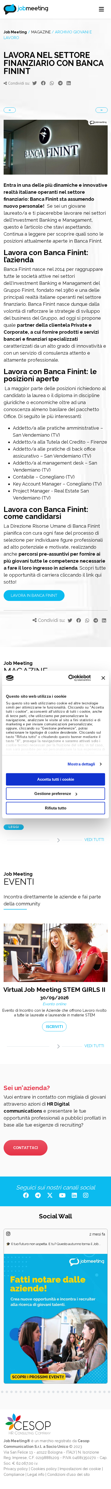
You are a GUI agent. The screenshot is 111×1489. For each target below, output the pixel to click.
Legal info (35, 1474)
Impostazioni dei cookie (80, 1468)
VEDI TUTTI (94, 839)
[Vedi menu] (102, 9)
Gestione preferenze (52, 793)
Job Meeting (15, 32)
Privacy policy (16, 1468)
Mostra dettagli (81, 764)
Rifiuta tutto (55, 808)
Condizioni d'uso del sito (68, 1474)
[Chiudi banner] (103, 678)
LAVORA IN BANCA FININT (34, 595)
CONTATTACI (25, 1147)
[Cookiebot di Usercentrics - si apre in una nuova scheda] (69, 678)
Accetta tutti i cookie (55, 779)
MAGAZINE (41, 32)
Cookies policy (44, 1468)
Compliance (14, 1474)
